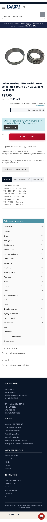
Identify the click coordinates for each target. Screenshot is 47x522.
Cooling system (10, 245)
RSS (6, 497)
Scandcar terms (10, 459)
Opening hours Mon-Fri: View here (16, 440)
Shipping (7, 462)
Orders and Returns (11, 490)
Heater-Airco (9, 259)
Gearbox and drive (11, 254)
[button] (21, 80)
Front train (8, 268)
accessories (8, 323)
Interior (7, 286)
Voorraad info (40, 106)
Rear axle (7, 277)
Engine (6, 236)
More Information (21, 179)
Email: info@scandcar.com (13, 427)
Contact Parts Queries (12, 437)
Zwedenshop (9, 341)
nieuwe (7, 231)
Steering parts (9, 272)
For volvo (37, 179)
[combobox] (23, 16)
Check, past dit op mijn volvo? (15, 169)
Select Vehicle (10, 127)
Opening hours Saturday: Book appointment (19, 444)
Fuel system (8, 240)
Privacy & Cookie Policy (13, 480)
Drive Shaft (8, 227)
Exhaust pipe (9, 250)
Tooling (6, 327)
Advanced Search (10, 484)
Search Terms (9, 487)
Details (7, 179)
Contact (7, 465)
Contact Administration (12, 431)
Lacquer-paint (9, 318)
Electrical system (10, 309)
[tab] (7, 179)
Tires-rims (8, 263)
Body (6, 291)
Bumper (7, 300)
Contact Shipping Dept (12, 434)
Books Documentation (12, 336)
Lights (6, 304)
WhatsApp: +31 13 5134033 (14, 424)
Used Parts (8, 332)
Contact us (8, 493)
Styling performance (12, 313)
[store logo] (13, 7)
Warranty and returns (11, 455)
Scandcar (8, 468)
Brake (6, 281)
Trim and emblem (11, 295)
